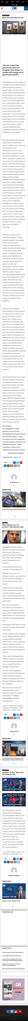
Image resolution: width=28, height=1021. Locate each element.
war (17, 698)
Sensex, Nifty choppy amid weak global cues (14, 509)
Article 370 (5, 705)
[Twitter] (12, 1011)
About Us (2, 2)
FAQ (26, 1)
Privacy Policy (7, 2)
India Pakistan (5, 707)
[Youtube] (20, 1011)
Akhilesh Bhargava (7, 776)
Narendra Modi (6, 854)
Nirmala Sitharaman (15, 854)
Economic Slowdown (7, 457)
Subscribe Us (18, 2)
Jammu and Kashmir (14, 707)
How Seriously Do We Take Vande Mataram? (12, 952)
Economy (15, 457)
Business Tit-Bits (5, 770)
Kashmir (21, 707)
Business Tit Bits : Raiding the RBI (11, 901)
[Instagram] (16, 1011)
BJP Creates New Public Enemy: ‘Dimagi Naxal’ (13, 968)
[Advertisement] (14, 50)
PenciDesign (14, 1019)
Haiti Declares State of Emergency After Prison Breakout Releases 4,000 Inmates (13, 759)
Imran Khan (20, 705)
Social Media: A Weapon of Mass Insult (11, 955)
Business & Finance (6, 15)
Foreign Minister (12, 705)
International (5, 522)
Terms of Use (12, 2)
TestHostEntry (6, 19)
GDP (20, 457)
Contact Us (22, 2)
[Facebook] (8, 1011)
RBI (21, 854)
